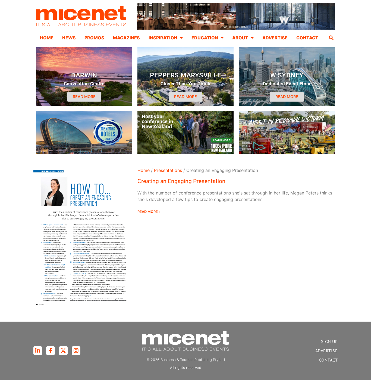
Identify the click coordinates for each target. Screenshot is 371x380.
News (69, 37)
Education (204, 37)
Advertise (275, 37)
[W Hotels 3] (84, 152)
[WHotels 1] (236, 28)
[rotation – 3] (287, 152)
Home (47, 37)
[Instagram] (76, 350)
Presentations (168, 170)
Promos (94, 37)
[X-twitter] (63, 350)
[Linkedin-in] (37, 350)
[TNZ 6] (185, 152)
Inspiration (163, 37)
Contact (307, 37)
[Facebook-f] (50, 350)
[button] (331, 38)
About (240, 37)
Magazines (126, 37)
